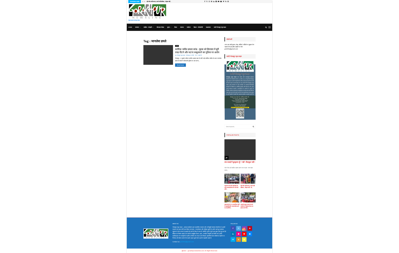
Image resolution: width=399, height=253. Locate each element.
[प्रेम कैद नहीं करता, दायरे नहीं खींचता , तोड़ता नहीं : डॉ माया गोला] (248, 179)
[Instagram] (244, 228)
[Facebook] (233, 228)
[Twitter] (238, 228)
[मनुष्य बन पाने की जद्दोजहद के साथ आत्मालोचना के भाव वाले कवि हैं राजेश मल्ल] (232, 179)
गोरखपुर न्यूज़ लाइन (181, 55)
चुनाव (168, 27)
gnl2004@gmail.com (187, 242)
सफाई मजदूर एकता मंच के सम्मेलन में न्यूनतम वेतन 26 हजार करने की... (247, 206)
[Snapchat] (244, 239)
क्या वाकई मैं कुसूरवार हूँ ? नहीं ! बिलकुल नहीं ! (239, 162)
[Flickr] (238, 234)
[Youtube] (244, 234)
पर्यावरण (189, 27)
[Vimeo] (233, 239)
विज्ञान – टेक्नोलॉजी (198, 27)
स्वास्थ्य (182, 27)
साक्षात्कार (208, 27)
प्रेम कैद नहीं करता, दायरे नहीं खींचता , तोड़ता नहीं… (159, 1)
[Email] (250, 234)
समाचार (137, 27)
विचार (175, 27)
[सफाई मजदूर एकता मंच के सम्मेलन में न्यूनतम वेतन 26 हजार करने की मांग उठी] (248, 197)
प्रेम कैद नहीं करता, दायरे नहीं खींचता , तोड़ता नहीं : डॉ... (248, 186)
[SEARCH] (253, 127)
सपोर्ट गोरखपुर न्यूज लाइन (220, 27)
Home (130, 27)
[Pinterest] (250, 228)
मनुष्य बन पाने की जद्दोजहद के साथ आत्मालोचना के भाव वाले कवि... (231, 187)
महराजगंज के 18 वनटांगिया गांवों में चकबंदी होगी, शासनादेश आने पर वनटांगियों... (232, 206)
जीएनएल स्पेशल (160, 27)
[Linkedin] (233, 234)
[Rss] (238, 239)
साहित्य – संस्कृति (148, 27)
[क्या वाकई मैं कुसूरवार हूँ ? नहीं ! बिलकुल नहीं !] (240, 149)
